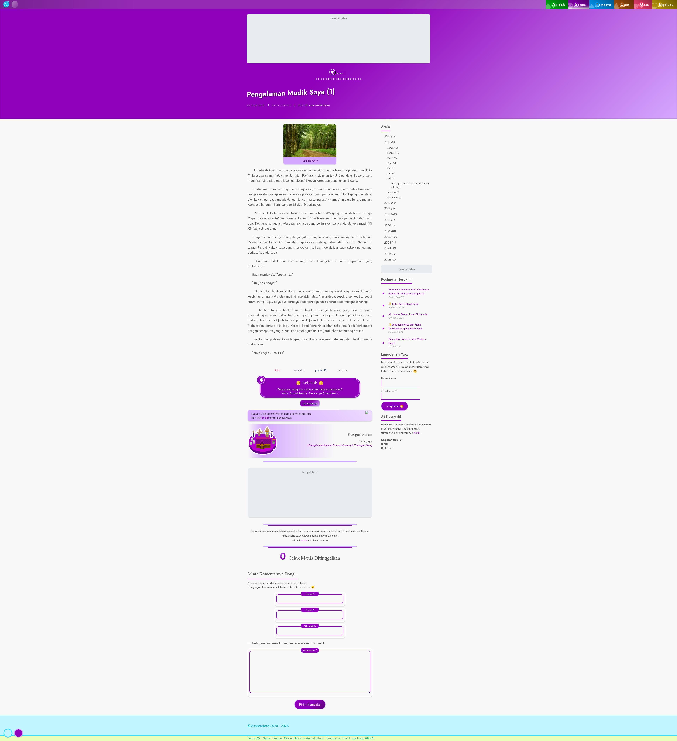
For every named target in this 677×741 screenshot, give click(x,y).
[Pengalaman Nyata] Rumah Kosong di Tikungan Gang (340, 445)
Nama (310, 594)
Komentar (310, 650)
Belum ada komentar (314, 105)
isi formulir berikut (297, 393)
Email (310, 610)
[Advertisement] (338, 38)
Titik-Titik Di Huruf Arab (403, 303)
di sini (304, 540)
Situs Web (310, 626)
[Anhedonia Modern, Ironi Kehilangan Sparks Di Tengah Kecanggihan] (383, 293)
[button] (15, 4)
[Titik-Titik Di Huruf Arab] (383, 305)
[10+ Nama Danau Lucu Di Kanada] (383, 315)
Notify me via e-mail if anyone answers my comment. (288, 643)
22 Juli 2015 (256, 105)
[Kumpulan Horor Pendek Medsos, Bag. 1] (383, 342)
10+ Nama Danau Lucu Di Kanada (407, 314)
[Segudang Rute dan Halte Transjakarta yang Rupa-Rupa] (383, 328)
